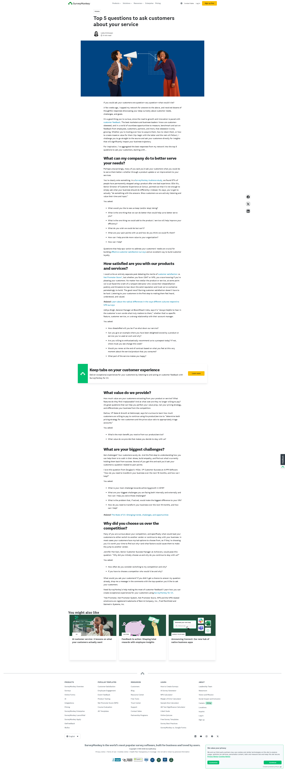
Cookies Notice (224, 756)
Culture (126, 634)
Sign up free (209, 3)
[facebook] (248, 196)
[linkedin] (248, 210)
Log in (198, 3)
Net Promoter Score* (113, 277)
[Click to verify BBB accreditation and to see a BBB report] (116, 761)
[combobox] (72, 736)
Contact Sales (189, 3)
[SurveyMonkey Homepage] (79, 3)
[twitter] (248, 203)
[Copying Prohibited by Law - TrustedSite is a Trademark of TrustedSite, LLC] (138, 761)
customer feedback (112, 122)
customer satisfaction (167, 274)
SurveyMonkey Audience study (148, 180)
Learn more (196, 373)
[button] (282, 461)
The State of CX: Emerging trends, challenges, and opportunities (140, 515)
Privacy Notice (212, 756)
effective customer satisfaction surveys (128, 252)
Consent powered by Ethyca (271, 766)
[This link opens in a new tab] (195, 736)
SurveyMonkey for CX (163, 592)
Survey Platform (178, 634)
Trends (97, 11)
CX (76, 634)
